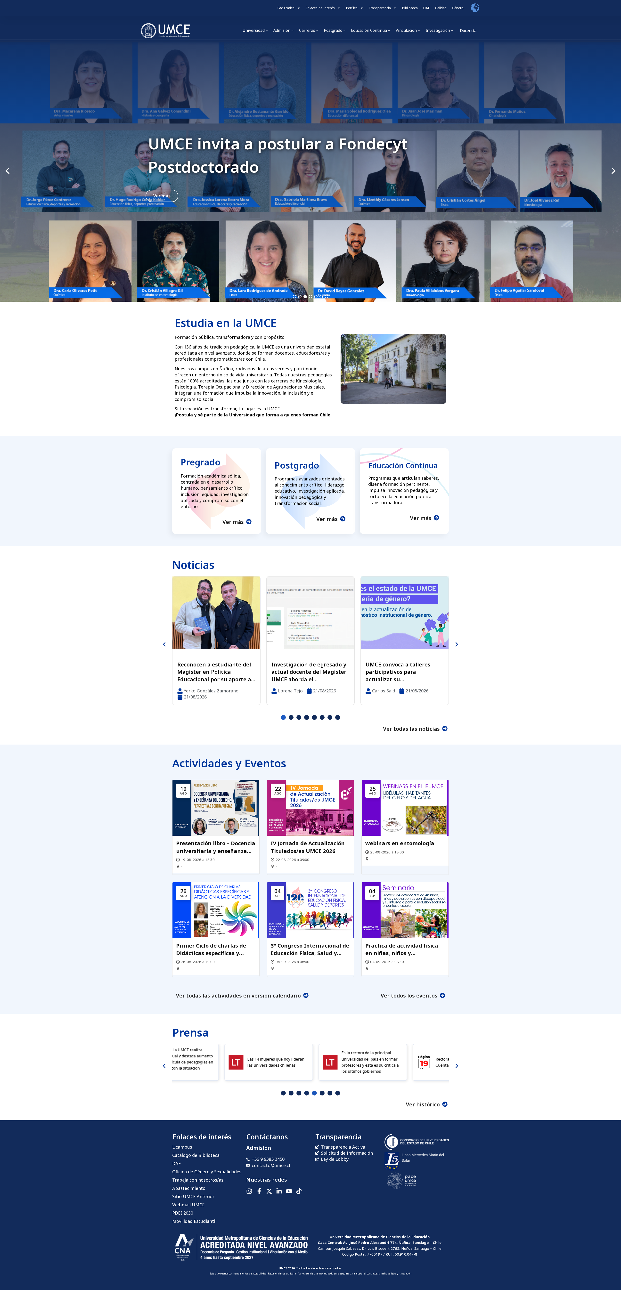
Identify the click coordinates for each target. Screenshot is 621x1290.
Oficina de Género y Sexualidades (206, 1172)
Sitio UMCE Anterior (193, 1196)
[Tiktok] (299, 1191)
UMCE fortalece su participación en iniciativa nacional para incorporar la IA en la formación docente (402, 672)
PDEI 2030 (182, 1213)
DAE (426, 8)
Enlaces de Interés (320, 8)
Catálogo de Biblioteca (196, 1155)
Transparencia (380, 8)
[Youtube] (289, 1191)
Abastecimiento (188, 1188)
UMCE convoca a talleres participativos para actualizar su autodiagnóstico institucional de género (209, 672)
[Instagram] (249, 1191)
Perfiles (352, 8)
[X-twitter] (269, 1191)
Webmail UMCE (188, 1205)
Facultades (285, 8)
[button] (310, 171)
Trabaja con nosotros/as (197, 1180)
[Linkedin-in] (279, 1191)
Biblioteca (410, 8)
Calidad (441, 8)
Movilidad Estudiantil (194, 1221)
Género (458, 8)
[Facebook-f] (259, 1191)
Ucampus (182, 1147)
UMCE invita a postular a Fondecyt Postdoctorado (278, 155)
